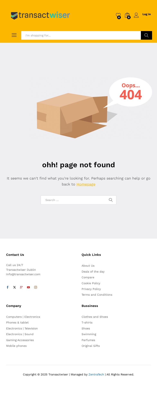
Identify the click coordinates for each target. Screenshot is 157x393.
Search (146, 35)
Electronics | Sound (20, 334)
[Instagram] (35, 287)
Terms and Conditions (97, 294)
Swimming (89, 334)
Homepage (85, 184)
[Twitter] (14, 287)
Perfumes (88, 340)
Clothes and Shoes (95, 316)
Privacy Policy (91, 289)
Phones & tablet (17, 322)
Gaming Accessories (20, 340)
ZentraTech (96, 374)
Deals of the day (93, 271)
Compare (88, 277)
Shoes (86, 328)
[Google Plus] (21, 287)
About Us (88, 265)
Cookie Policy (91, 283)
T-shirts (87, 322)
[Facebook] (7, 287)
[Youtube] (28, 287)
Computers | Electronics (23, 316)
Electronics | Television (22, 328)
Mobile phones (16, 345)
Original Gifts (91, 345)
